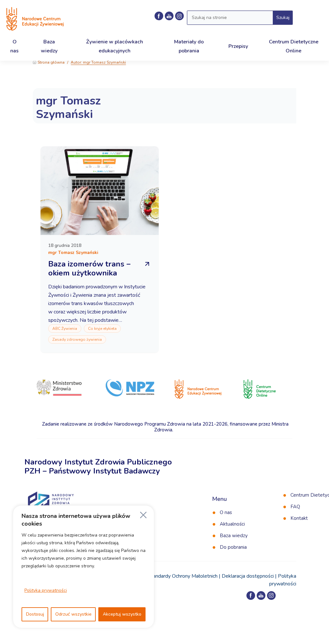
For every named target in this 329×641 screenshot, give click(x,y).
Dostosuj (35, 614)
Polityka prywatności (45, 590)
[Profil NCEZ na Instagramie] (271, 595)
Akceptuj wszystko (122, 614)
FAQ (295, 506)
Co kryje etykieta (102, 328)
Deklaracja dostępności (248, 576)
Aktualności (232, 524)
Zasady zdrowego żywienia (77, 339)
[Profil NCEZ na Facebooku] (159, 16)
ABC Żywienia (64, 328)
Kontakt (299, 518)
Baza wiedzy (234, 535)
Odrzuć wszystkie (73, 614)
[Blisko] (143, 515)
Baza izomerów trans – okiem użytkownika (89, 268)
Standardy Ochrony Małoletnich (183, 576)
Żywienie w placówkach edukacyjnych (114, 46)
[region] (83, 566)
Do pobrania (233, 547)
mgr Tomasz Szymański (68, 107)
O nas (226, 512)
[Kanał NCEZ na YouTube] (169, 16)
